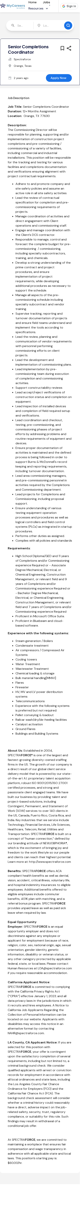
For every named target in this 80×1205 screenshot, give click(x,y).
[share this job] (69, 48)
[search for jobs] (68, 25)
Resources (35, 8)
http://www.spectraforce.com (50, 862)
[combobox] (20, 25)
